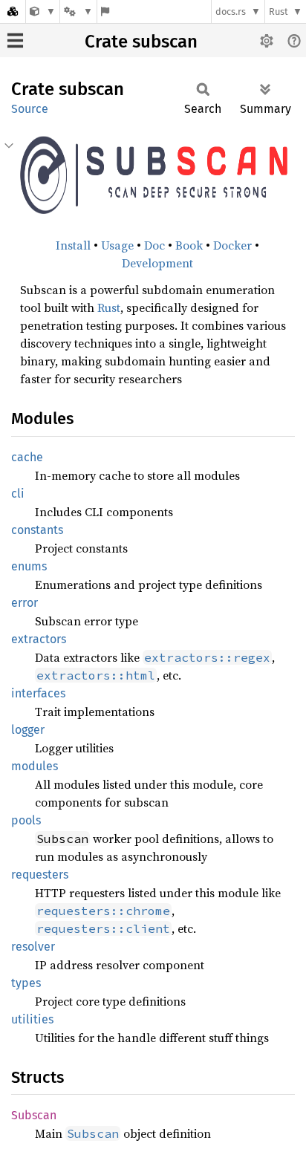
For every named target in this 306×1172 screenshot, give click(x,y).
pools (26, 820)
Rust (278, 11)
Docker (232, 245)
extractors (38, 639)
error (24, 603)
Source (29, 109)
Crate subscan (141, 41)
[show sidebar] (15, 40)
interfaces (38, 693)
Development (157, 263)
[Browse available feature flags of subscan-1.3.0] (105, 11)
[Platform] (78, 11)
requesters (39, 874)
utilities (32, 1019)
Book (189, 245)
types (26, 983)
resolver (33, 947)
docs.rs (230, 11)
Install (73, 245)
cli (18, 493)
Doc (154, 245)
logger (28, 730)
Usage (117, 245)
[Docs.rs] (12, 11)
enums (29, 566)
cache (27, 457)
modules (34, 766)
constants (37, 530)
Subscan (33, 1115)
